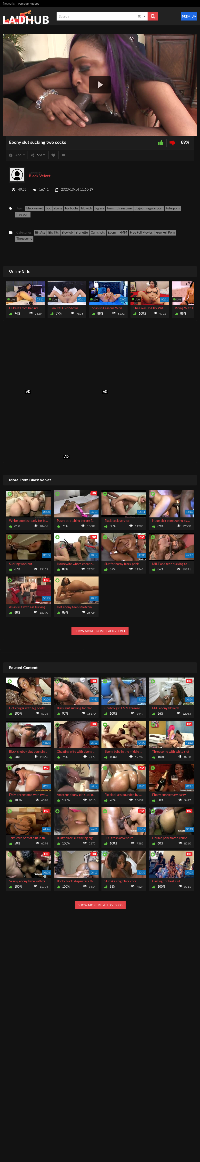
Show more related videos (100, 905)
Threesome (24, 238)
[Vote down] (172, 143)
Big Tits (53, 232)
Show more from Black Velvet (100, 631)
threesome (124, 208)
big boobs (71, 208)
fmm (110, 208)
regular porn (154, 208)
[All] (142, 16)
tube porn (173, 208)
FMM (123, 232)
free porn (22, 214)
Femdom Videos (28, 3)
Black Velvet (39, 176)
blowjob (86, 208)
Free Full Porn (165, 232)
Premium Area (189, 16)
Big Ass (40, 232)
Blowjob (67, 232)
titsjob (139, 208)
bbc (48, 208)
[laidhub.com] (27, 16)
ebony (58, 208)
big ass (99, 208)
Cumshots (98, 232)
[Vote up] (160, 143)
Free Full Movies (141, 232)
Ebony (112, 232)
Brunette (82, 232)
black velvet (34, 208)
